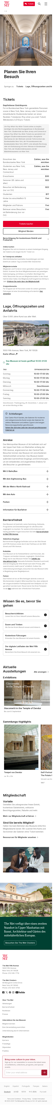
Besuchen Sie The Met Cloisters (20, 943)
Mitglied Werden (26, 231)
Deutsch (7, 1092)
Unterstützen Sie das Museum (14, 1020)
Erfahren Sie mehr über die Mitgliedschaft (23, 281)
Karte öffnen (9, 354)
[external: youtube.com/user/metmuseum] (20, 992)
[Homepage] (6, 3)
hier (9, 589)
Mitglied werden (8, 1024)
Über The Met (7, 1000)
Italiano (45, 1086)
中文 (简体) (33, 1092)
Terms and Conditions (14, 1099)
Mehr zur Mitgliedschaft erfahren (18, 816)
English (7, 1086)
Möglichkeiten (7, 1037)
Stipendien (6, 1047)
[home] (7, 11)
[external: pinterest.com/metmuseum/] (10, 992)
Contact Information (38, 1099)
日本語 (16, 1092)
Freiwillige (6, 1044)
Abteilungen (7, 1004)
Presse (5, 1014)
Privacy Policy (26, 1099)
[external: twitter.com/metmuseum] (7, 992)
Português (26, 1086)
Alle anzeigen (40, 672)
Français (36, 1086)
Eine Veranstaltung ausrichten (13, 1027)
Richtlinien (6, 1011)
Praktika (5, 1051)
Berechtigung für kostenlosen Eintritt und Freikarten (22, 239)
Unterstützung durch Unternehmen (15, 1031)
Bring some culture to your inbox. (20, 1059)
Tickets (19, 86)
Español (16, 1086)
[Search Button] (39, 4)
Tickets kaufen (26, 224)
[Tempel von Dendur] (21, 747)
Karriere (5, 1040)
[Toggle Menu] (46, 4)
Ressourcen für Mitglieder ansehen (19, 837)
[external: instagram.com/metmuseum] (13, 992)
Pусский (43, 1092)
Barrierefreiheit (8, 1007)
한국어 (23, 1092)
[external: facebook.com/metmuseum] (3, 992)
